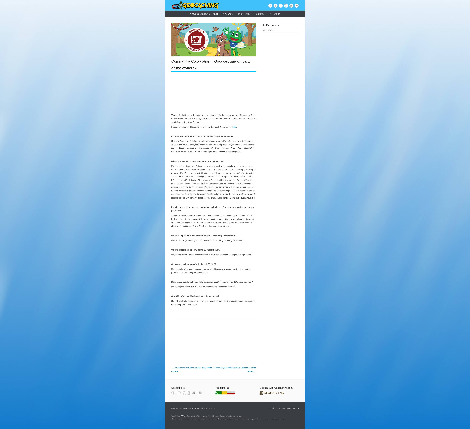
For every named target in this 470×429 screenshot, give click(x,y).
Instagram (291, 6)
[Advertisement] (213, 93)
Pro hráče (244, 14)
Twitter (276, 6)
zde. (235, 127)
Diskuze (260, 14)
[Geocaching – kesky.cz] (196, 5)
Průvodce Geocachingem (203, 14)
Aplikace (228, 14)
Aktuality (275, 14)
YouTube (286, 6)
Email (297, 6)
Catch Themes (293, 408)
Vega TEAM (181, 416)
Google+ (281, 6)
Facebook (270, 6)
